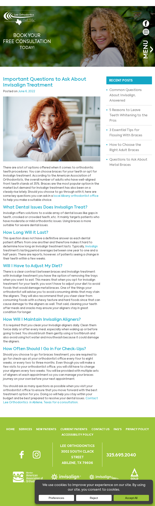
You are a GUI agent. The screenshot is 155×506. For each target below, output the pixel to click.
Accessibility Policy (77, 434)
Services (25, 429)
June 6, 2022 (26, 91)
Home (10, 429)
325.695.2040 (121, 454)
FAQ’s (118, 429)
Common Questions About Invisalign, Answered (125, 95)
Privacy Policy (137, 429)
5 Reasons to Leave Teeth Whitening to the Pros (128, 115)
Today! (27, 41)
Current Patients (73, 429)
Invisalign (91, 246)
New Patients (46, 429)
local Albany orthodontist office (75, 196)
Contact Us (100, 429)
